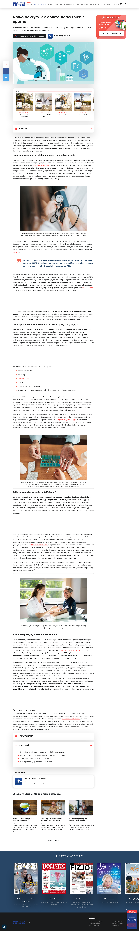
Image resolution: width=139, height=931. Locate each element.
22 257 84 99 (119, 921)
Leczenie (51, 4)
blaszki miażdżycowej (39, 545)
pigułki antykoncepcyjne (67, 420)
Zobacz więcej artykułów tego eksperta (38, 783)
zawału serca (87, 288)
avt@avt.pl (115, 925)
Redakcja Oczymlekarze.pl (62, 35)
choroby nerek (23, 378)
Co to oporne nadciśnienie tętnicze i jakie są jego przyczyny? (44, 755)
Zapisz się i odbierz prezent (111, 33)
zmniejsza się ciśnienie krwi (70, 650)
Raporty (116, 4)
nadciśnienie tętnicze (41, 165)
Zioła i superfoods (82, 4)
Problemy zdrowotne (40, 4)
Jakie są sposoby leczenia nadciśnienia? (35, 758)
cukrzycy (16, 252)
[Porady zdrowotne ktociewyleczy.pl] (4, 926)
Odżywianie (59, 4)
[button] (13, 106)
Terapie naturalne (69, 4)
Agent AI (29, 4)
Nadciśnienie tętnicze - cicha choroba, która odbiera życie (42, 752)
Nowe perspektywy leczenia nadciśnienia (36, 762)
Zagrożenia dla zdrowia (97, 4)
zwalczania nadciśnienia (71, 719)
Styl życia (109, 4)
